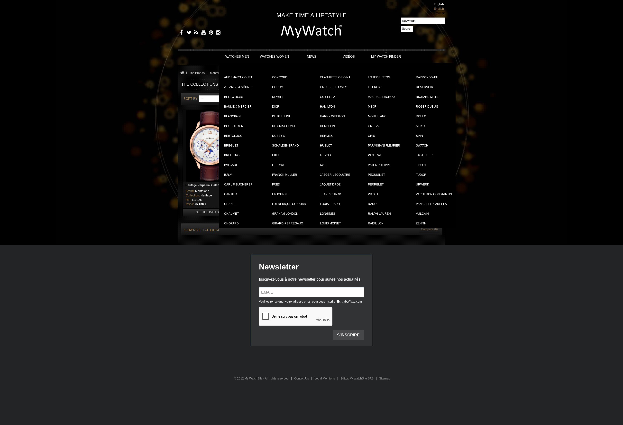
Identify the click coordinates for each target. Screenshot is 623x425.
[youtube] (203, 33)
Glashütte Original (336, 77)
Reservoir (424, 87)
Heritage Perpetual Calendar (204, 185)
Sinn (419, 136)
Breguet (231, 145)
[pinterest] (210, 33)
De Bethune (281, 116)
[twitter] (188, 33)
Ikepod (325, 155)
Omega (373, 126)
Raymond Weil (427, 77)
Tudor (421, 174)
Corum (277, 87)
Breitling (231, 155)
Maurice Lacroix (381, 97)
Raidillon (376, 223)
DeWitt (277, 97)
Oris (371, 136)
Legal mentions (325, 378)
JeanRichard (330, 194)
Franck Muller (284, 174)
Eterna (278, 165)
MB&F (372, 106)
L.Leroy (374, 87)
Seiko (420, 126)
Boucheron (233, 126)
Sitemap (384, 378)
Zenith (421, 223)
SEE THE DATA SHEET (211, 212)
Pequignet (376, 174)
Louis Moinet (330, 223)
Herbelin (327, 126)
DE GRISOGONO (283, 126)
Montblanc (377, 116)
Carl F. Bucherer (238, 184)
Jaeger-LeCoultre (335, 174)
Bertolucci (233, 136)
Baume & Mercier (238, 106)
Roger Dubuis (427, 106)
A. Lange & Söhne (237, 87)
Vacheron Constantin (434, 194)
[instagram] (217, 33)
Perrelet (376, 184)
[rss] (195, 33)
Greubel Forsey (333, 87)
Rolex (421, 116)
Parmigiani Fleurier (384, 145)
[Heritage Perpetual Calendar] (211, 146)
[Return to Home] (182, 73)
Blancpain (232, 116)
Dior (275, 106)
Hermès (326, 136)
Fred (276, 184)
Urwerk (422, 184)
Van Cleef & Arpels (431, 204)
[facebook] (181, 33)
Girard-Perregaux (287, 223)
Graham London (285, 213)
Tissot (421, 165)
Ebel (276, 155)
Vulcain (422, 213)
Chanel (230, 204)
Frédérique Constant (290, 204)
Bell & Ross (233, 97)
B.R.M (228, 174)
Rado (372, 204)
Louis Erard (330, 204)
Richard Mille (427, 97)
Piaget (373, 194)
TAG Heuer (424, 155)
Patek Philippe (379, 165)
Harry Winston (332, 116)
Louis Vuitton (379, 77)
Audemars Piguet (238, 77)
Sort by (190, 99)
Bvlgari (230, 165)
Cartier (230, 194)
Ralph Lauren (379, 213)
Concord (279, 77)
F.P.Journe (280, 194)
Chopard (231, 223)
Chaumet (231, 213)
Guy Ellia (327, 97)
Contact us (302, 378)
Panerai (374, 155)
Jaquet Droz (330, 184)
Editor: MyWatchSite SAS (357, 378)
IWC (323, 165)
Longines (327, 213)
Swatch (422, 145)
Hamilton (327, 106)
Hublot (326, 145)
